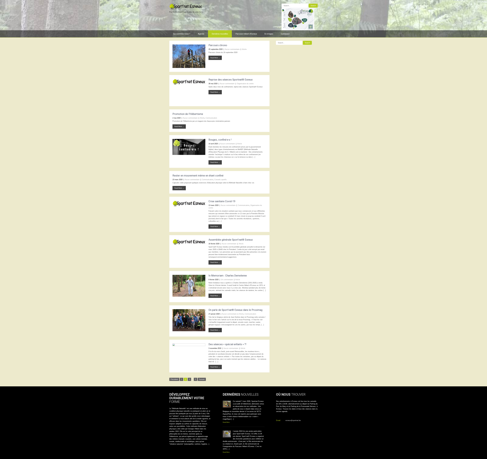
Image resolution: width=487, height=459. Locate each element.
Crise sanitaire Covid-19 (221, 201)
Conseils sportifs (220, 180)
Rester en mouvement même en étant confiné (197, 175)
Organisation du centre (245, 84)
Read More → (215, 58)
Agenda (201, 34)
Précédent (174, 379)
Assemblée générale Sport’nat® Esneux (230, 239)
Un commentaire (227, 280)
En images (269, 34)
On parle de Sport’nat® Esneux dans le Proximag (235, 309)
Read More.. (226, 422)
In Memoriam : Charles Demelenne (227, 275)
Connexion (285, 34)
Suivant (202, 379)
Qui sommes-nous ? (181, 34)
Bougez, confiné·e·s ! (219, 139)
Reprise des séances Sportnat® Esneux (230, 79)
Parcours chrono (217, 45)
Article (244, 49)
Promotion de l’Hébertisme (187, 113)
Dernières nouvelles (220, 34)
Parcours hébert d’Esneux (246, 34)
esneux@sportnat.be (293, 420)
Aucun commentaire (232, 49)
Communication (211, 118)
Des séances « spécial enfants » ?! (227, 344)
